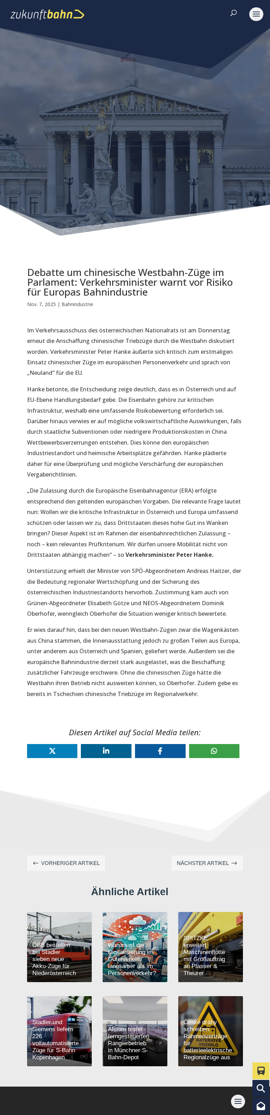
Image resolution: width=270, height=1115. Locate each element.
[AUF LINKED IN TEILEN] (106, 751)
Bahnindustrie (77, 304)
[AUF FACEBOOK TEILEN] (160, 751)
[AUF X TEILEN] (52, 751)
